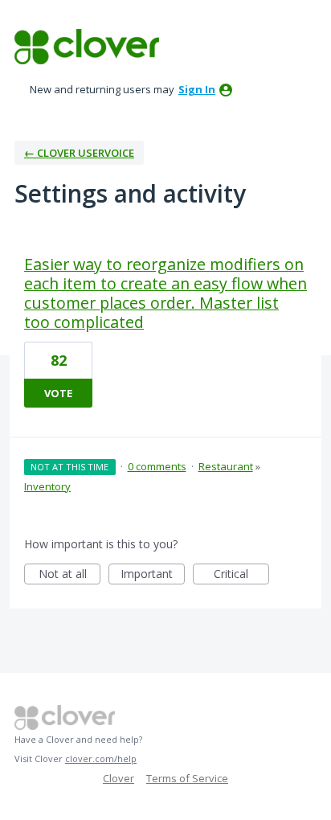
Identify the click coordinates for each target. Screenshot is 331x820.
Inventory (47, 486)
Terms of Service (187, 778)
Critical (241, 575)
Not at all (69, 575)
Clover (118, 778)
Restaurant (225, 466)
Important (153, 575)
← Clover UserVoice (79, 153)
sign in (196, 89)
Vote (58, 393)
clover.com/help (101, 758)
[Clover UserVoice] (86, 46)
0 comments (157, 466)
